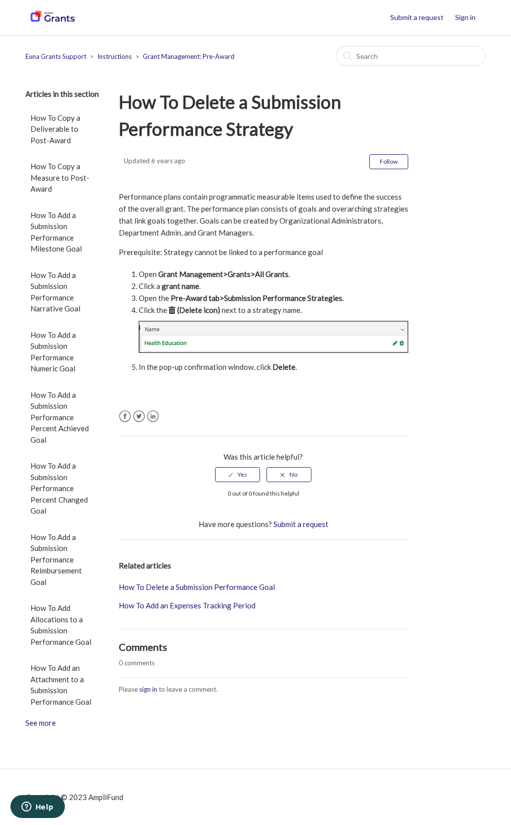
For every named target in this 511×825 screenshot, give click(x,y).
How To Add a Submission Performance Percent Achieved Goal (59, 417)
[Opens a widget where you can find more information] (37, 807)
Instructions (114, 56)
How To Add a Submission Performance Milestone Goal (56, 232)
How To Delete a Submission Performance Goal (197, 586)
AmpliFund (105, 797)
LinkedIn (153, 416)
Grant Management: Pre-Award (189, 56)
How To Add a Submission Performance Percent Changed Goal (59, 488)
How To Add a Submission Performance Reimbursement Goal (56, 559)
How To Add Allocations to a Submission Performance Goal (60, 624)
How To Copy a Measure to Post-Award (59, 177)
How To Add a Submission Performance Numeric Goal (53, 351)
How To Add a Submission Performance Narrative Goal (55, 292)
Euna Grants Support (55, 56)
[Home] (51, 22)
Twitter (139, 416)
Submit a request (417, 17)
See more (40, 722)
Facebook (125, 416)
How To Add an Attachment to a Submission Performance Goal (60, 684)
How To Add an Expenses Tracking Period (187, 605)
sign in (148, 689)
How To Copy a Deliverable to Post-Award (55, 129)
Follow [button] (389, 161)
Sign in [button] (465, 17)
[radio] (237, 474)
